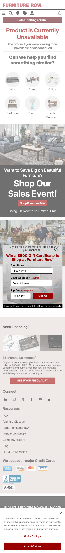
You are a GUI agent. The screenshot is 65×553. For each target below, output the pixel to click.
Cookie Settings (32, 536)
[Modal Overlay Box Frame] (32, 276)
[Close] (61, 513)
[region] (32, 530)
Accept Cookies (32, 546)
